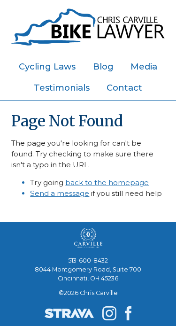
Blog (103, 66)
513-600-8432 (88, 260)
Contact (124, 87)
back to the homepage (107, 182)
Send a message (59, 193)
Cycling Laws (47, 66)
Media (143, 66)
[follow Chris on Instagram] (109, 313)
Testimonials (62, 87)
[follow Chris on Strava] (69, 313)
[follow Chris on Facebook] (128, 313)
